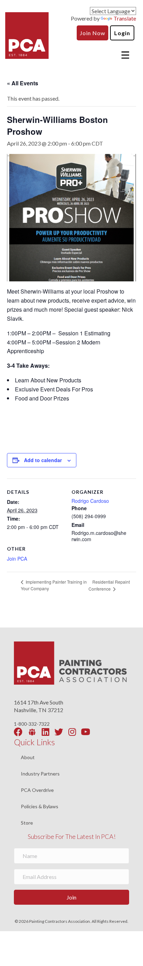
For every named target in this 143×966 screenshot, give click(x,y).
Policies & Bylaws (39, 806)
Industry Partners (40, 774)
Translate (124, 18)
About (28, 757)
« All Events (22, 83)
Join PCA (17, 558)
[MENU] (125, 55)
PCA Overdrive (37, 790)
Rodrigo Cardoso (90, 500)
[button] (71, 897)
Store (27, 822)
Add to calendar (43, 460)
